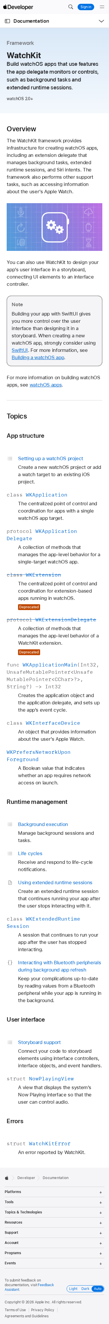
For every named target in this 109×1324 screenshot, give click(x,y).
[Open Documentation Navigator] (7, 21)
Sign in (86, 7)
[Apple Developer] (18, 7)
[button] (71, 7)
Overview (21, 129)
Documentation (31, 21)
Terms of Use (15, 1310)
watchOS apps (46, 385)
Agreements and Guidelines (27, 1316)
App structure (25, 435)
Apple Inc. (43, 1302)
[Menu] (102, 7)
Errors (15, 1121)
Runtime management (37, 801)
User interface (26, 1019)
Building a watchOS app (38, 357)
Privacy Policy (42, 1310)
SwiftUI (20, 350)
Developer (26, 1178)
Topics (17, 416)
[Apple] (8, 1178)
